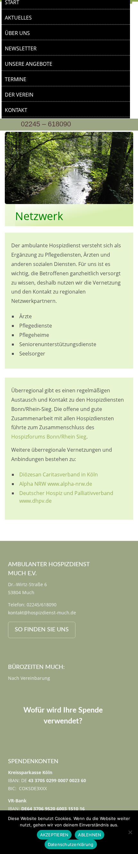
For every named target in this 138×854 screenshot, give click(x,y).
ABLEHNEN (89, 834)
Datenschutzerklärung (71, 844)
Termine (15, 79)
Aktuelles (18, 17)
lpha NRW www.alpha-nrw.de (57, 483)
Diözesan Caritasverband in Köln (58, 474)
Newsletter (21, 48)
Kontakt (16, 110)
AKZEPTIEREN (54, 834)
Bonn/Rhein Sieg (66, 436)
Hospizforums (28, 436)
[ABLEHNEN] (130, 832)
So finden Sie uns (42, 630)
